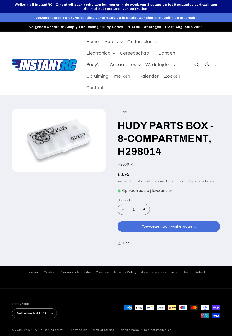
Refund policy (53, 330)
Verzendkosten (148, 181)
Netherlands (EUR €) (32, 313)
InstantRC (30, 330)
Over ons (103, 272)
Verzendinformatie (76, 272)
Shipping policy (129, 330)
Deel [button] (126, 243)
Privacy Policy (125, 272)
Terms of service (102, 330)
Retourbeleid (194, 272)
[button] (113, 42)
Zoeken (33, 272)
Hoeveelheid (127, 200)
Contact (50, 272)
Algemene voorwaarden (160, 272)
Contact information (158, 330)
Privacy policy (77, 330)
